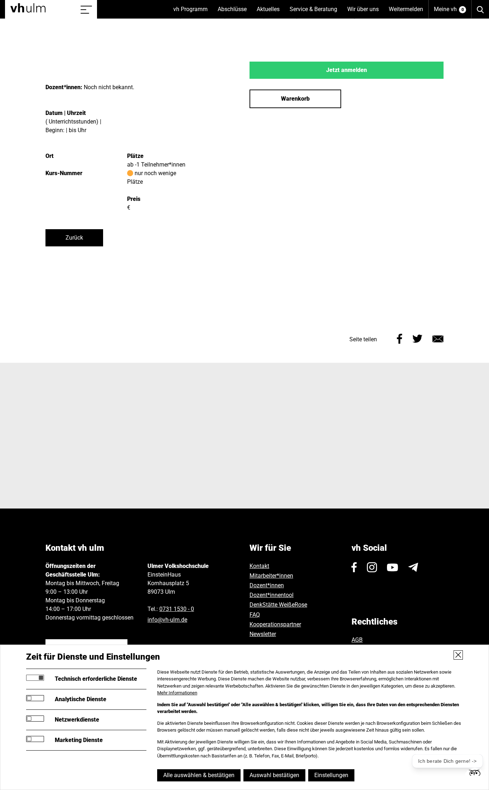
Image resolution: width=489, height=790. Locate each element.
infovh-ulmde (167, 619)
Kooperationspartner (275, 624)
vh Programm (193, 12)
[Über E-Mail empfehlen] (438, 338)
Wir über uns (365, 12)
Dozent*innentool (272, 595)
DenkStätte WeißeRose (278, 604)
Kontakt (259, 566)
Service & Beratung (316, 12)
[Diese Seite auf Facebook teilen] (399, 338)
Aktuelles (271, 12)
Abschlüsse (235, 12)
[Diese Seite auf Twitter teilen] (417, 338)
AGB (357, 639)
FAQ (255, 614)
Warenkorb (295, 98)
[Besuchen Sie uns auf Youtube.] (392, 567)
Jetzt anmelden (346, 70)
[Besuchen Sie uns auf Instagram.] (372, 567)
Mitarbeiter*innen (271, 575)
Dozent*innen (267, 585)
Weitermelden (406, 9)
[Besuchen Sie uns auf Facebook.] (354, 567)
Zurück (74, 237)
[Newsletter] (413, 567)
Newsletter (263, 634)
